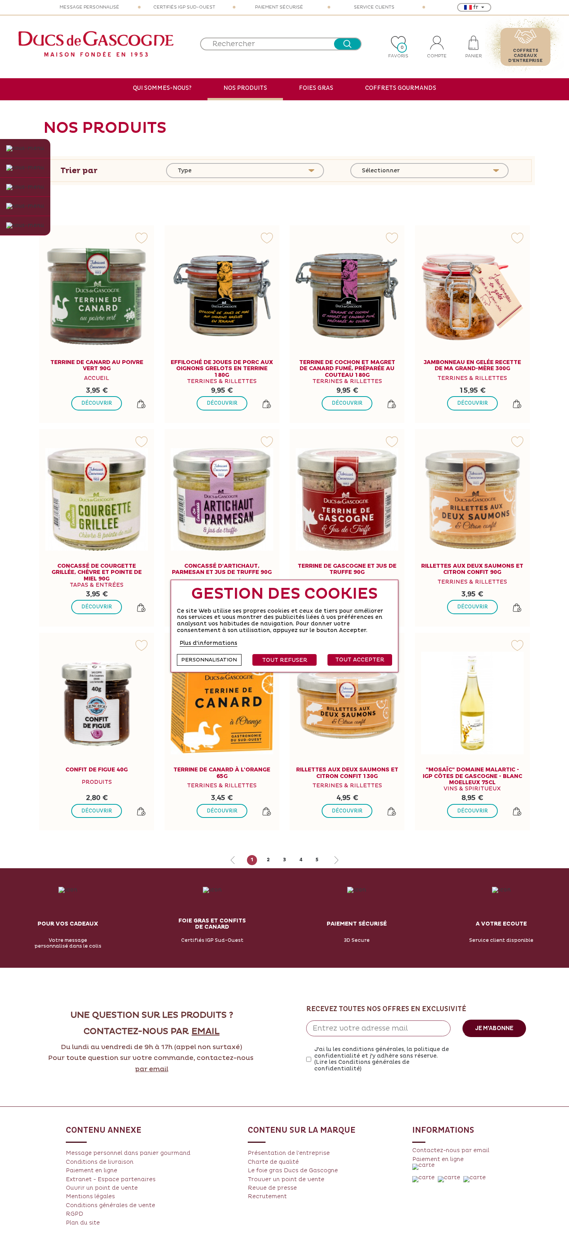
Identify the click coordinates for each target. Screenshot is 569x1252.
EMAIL (205, 1032)
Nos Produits (245, 88)
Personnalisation (209, 660)
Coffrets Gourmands (400, 88)
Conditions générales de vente (110, 1205)
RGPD (74, 1214)
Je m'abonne (494, 1028)
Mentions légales (90, 1196)
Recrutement (267, 1196)
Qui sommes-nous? (162, 88)
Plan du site (83, 1222)
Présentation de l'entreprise (289, 1153)
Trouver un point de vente (286, 1179)
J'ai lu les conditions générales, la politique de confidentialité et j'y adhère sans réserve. (381, 1059)
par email (151, 1069)
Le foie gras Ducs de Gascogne (293, 1170)
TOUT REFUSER (284, 660)
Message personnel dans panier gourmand (128, 1153)
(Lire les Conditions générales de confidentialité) (362, 1065)
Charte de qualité (273, 1162)
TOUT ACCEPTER (359, 659)
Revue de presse (272, 1188)
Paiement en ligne (91, 1170)
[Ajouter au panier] (141, 404)
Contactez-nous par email (450, 1150)
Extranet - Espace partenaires (111, 1179)
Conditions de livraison (100, 1162)
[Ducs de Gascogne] (96, 44)
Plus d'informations (208, 643)
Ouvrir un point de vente (102, 1188)
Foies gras (316, 88)
